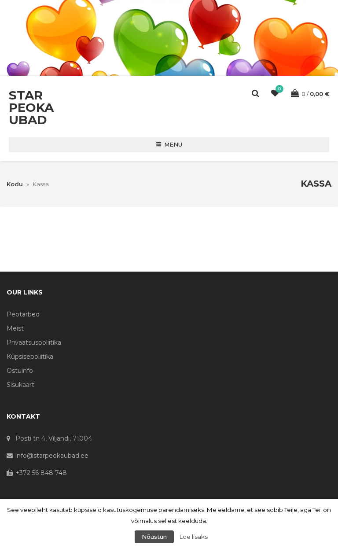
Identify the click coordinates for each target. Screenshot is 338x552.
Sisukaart (20, 385)
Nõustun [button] (154, 536)
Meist (15, 328)
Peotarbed (23, 314)
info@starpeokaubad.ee (51, 456)
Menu (173, 144)
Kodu (15, 184)
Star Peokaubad (31, 107)
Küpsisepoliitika (30, 357)
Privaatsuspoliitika (34, 342)
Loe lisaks (194, 536)
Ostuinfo (20, 371)
